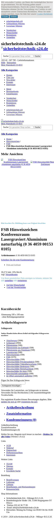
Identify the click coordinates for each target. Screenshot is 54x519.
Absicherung (11, 340)
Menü (8, 89)
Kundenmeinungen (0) (21, 419)
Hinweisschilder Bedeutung (17, 366)
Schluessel (10, 343)
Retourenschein (12, 489)
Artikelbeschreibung (20, 407)
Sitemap (9, 466)
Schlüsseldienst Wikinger (15, 24)
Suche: (6, 56)
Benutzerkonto (12, 91)
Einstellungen (12, 94)
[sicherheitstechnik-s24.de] (24, 48)
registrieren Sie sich (29, 402)
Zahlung (9, 484)
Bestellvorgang (12, 480)
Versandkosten (12, 274)
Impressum (10, 455)
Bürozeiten (11, 63)
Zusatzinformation (18, 413)
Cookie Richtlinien (44, 14)
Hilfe (3, 63)
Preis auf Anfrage (13, 265)
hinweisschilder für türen (16, 371)
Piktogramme (11, 345)
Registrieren (11, 35)
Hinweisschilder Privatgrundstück (20, 362)
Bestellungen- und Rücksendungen (20, 487)
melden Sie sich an (9, 402)
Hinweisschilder (13, 359)
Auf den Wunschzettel (15, 285)
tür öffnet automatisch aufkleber (19, 376)
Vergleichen (11, 30)
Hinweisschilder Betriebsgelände (19, 369)
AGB (8, 445)
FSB (8, 144)
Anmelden (10, 37)
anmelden (9, 280)
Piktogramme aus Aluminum (18, 350)
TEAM (9, 464)
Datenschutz (11, 450)
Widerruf (10, 448)
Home (8, 139)
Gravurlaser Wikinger (14, 26)
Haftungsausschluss (14, 452)
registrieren (22, 280)
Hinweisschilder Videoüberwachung (21, 364)
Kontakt (9, 468)
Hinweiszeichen (13, 141)
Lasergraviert (11, 352)
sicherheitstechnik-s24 (14, 21)
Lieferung (10, 482)
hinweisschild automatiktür (17, 373)
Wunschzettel (11, 33)
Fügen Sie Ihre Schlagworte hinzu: (15, 380)
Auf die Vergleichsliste (16, 287)
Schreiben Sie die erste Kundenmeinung (17, 260)
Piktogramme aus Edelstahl (17, 348)
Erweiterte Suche (13, 471)
